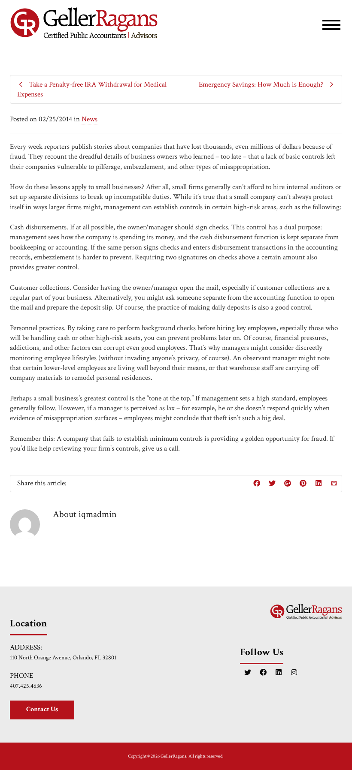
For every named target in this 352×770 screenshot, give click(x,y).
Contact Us (42, 709)
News (89, 119)
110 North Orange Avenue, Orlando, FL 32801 (63, 658)
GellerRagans (173, 756)
